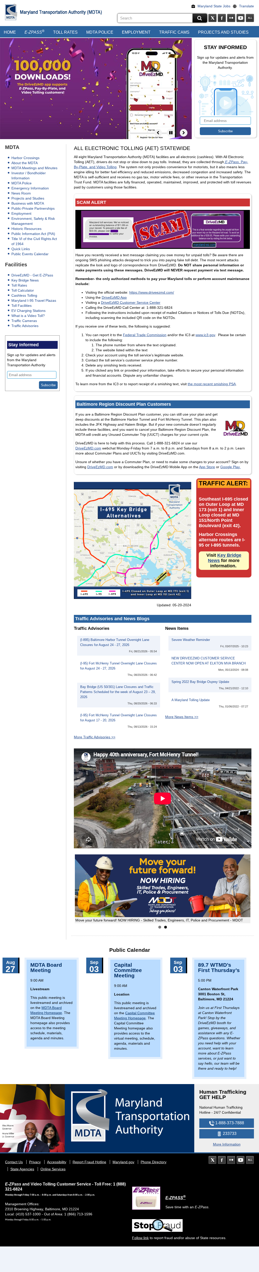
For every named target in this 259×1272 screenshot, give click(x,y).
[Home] (11, 12)
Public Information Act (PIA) (33, 234)
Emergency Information (30, 188)
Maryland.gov (123, 1162)
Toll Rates (65, 32)
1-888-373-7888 (229, 1123)
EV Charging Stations (28, 311)
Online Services (53, 1169)
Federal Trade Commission (144, 335)
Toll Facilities (21, 306)
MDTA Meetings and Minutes (34, 168)
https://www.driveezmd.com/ (151, 292)
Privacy (35, 1162)
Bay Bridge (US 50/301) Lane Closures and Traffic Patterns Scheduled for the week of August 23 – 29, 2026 (118, 692)
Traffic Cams (174, 32)
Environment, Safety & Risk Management (33, 221)
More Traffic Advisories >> (94, 737)
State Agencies (22, 1169)
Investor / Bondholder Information (28, 175)
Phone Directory (153, 1162)
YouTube (240, 18)
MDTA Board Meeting (46, 967)
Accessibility (56, 1162)
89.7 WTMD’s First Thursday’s (219, 967)
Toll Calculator (22, 290)
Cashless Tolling (24, 295)
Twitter (212, 18)
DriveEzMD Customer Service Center (130, 302)
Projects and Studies (223, 32)
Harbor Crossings (25, 158)
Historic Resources (26, 229)
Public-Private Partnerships (33, 208)
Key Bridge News (25, 280)
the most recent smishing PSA (212, 384)
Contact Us (14, 1162)
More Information (227, 1144)
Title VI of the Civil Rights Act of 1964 (34, 241)
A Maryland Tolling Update (190, 700)
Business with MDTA (27, 203)
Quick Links (20, 249)
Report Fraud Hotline (89, 1162)
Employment (136, 32)
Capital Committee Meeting (128, 970)
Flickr (231, 18)
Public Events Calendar (30, 254)
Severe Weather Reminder (190, 640)
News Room (21, 193)
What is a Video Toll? (28, 316)
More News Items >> (181, 717)
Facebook (222, 18)
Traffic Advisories (24, 326)
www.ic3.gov (205, 335)
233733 (229, 1133)
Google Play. (230, 467)
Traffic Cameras (24, 321)
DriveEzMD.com (88, 448)
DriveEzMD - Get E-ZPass (32, 275)
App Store (207, 467)
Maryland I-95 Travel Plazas (33, 300)
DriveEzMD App (114, 297)
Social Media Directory (250, 18)
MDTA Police (99, 32)
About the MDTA (24, 163)
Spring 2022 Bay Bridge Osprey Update (200, 682)
